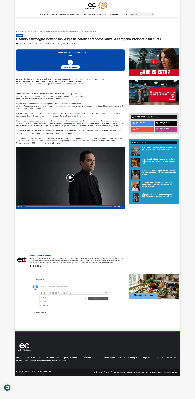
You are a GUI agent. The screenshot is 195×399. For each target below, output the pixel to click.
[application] (70, 178)
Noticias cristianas (27, 31)
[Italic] (44, 293)
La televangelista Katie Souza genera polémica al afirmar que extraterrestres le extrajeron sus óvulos (158, 161)
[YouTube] (35, 266)
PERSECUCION (81, 14)
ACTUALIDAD (44, 14)
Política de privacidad (149, 372)
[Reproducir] (19, 207)
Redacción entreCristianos (28, 44)
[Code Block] (61, 293)
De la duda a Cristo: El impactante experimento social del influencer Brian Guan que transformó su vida (159, 173)
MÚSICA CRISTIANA (67, 14)
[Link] (64, 293)
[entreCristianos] (24, 355)
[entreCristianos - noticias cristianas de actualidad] (97, 6)
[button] (70, 178)
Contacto (175, 372)
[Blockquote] (58, 293)
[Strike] (50, 293)
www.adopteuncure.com (70, 121)
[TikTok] (40, 266)
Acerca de (167, 372)
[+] (70, 293)
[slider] (68, 206)
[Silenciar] (119, 207)
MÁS (123, 14)
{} (67, 293)
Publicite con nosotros (133, 372)
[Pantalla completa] (122, 207)
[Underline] (47, 293)
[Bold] (41, 293)
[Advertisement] (97, 24)
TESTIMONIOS (114, 14)
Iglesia (36, 31)
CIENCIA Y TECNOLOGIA (97, 14)
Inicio (19, 31)
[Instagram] (38, 266)
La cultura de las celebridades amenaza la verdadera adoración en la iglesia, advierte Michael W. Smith (157, 184)
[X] (33, 266)
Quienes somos (119, 372)
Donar (160, 372)
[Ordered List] (53, 293)
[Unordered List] (55, 293)
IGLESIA (54, 14)
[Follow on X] (36, 44)
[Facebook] (30, 266)
